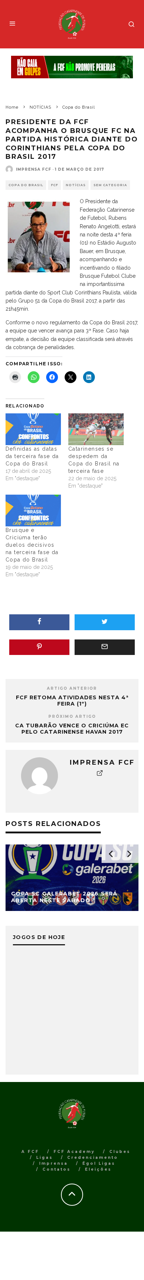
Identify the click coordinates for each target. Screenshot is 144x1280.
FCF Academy (74, 1151)
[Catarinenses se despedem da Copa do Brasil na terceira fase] (96, 429)
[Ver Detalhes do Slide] (72, 67)
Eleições (98, 1169)
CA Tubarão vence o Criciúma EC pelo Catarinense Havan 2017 (72, 728)
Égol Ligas (98, 1163)
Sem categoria (110, 185)
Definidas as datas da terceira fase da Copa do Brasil (32, 456)
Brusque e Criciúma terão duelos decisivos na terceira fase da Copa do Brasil (32, 545)
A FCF (30, 1151)
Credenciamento (92, 1157)
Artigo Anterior (72, 688)
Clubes (119, 1151)
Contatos (56, 1169)
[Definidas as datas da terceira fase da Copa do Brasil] (33, 429)
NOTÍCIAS (76, 185)
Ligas (44, 1157)
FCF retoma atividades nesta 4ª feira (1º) (72, 700)
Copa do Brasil (25, 185)
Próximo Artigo (72, 716)
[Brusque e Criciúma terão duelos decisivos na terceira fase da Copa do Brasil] (33, 510)
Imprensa (53, 1163)
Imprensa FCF (33, 169)
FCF (54, 185)
